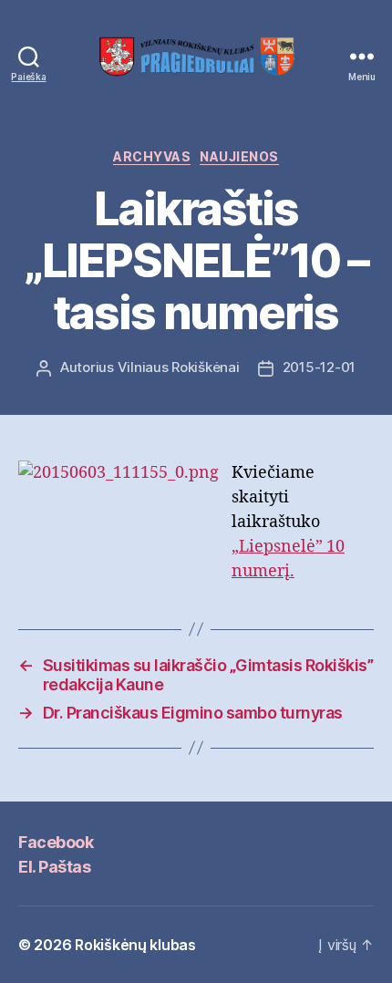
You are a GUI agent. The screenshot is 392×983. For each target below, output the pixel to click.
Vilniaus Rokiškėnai (179, 367)
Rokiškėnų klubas (135, 945)
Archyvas (152, 156)
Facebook (55, 842)
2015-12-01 (319, 367)
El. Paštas (54, 866)
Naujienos (239, 156)
